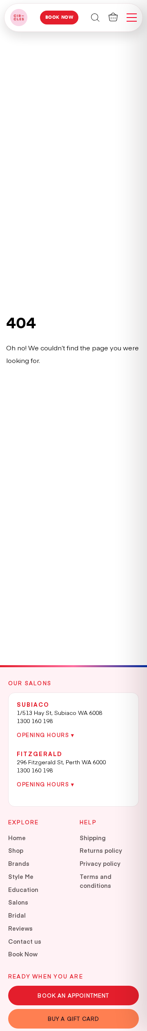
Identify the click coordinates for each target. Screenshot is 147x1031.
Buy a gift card (74, 1018)
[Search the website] (95, 17)
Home (17, 838)
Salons (18, 902)
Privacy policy (100, 863)
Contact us (24, 941)
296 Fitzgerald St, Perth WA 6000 (61, 762)
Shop (15, 850)
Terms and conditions (95, 880)
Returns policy (101, 850)
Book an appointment (73, 995)
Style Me (20, 876)
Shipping (93, 838)
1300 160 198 (35, 721)
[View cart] (113, 17)
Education (23, 889)
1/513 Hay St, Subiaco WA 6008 (59, 712)
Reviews (20, 928)
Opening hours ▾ (45, 735)
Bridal (17, 915)
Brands (18, 863)
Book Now (59, 17)
